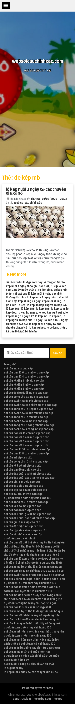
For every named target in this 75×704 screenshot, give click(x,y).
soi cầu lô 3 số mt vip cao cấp (22, 465)
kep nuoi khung (51, 301)
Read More (17, 274)
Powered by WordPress (37, 688)
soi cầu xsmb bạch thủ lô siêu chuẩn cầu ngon (33, 567)
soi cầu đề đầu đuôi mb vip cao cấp (26, 393)
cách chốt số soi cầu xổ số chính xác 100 (29, 644)
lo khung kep (37, 327)
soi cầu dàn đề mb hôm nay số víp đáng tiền (32, 615)
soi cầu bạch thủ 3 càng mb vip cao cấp (29, 429)
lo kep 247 (60, 305)
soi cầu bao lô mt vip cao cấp (22, 469)
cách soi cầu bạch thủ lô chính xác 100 (28, 591)
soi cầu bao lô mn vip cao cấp (22, 510)
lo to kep (52, 327)
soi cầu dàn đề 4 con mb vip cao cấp (26, 445)
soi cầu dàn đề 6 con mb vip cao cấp (26, 441)
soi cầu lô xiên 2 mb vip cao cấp (24, 389)
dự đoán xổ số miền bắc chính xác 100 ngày (31, 656)
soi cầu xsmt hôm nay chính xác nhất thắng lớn (34, 631)
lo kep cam (58, 309)
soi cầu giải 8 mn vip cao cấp (22, 522)
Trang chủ (10, 364)
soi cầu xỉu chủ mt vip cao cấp (23, 494)
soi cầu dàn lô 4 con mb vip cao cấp (26, 376)
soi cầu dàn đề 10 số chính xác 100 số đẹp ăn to (34, 571)
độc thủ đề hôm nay (16, 660)
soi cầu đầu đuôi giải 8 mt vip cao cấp (27, 474)
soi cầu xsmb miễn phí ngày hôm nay (27, 652)
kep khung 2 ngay (29, 301)
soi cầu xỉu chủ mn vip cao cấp (23, 534)
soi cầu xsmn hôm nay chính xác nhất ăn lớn (31, 639)
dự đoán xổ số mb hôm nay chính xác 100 (30, 583)
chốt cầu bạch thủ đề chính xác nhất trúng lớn (33, 599)
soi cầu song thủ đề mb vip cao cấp (26, 397)
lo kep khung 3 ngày (51, 312)
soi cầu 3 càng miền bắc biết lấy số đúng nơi (32, 623)
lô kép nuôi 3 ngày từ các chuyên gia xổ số (36, 191)
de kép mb (60, 290)
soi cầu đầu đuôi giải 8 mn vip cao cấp (28, 514)
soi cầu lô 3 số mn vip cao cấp (23, 506)
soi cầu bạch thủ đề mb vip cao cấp (26, 401)
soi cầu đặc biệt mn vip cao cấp (23, 526)
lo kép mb (41, 316)
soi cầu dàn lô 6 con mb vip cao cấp (26, 372)
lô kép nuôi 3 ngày (30, 320)
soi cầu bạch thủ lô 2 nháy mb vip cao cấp (30, 405)
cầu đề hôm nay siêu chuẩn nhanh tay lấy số (31, 554)
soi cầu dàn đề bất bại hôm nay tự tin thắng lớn (34, 542)
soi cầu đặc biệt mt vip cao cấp (23, 486)
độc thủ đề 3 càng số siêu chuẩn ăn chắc (29, 664)
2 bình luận (30, 331)
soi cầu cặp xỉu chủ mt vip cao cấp (25, 490)
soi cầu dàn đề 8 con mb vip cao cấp (26, 437)
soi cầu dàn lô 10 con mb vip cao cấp (27, 449)
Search (57, 353)
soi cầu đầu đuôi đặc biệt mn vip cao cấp (29, 518)
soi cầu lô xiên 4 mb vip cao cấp (24, 380)
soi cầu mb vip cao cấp (18, 368)
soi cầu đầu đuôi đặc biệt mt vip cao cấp (29, 478)
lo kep (22, 305)
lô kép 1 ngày (44, 305)
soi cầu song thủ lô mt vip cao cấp (26, 461)
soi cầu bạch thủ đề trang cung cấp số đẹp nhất (34, 575)
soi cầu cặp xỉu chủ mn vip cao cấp (25, 530)
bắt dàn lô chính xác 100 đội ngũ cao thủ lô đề (33, 563)
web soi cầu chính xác (28, 203)
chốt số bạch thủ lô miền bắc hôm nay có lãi (32, 546)
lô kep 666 (13, 309)
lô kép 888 (28, 309)
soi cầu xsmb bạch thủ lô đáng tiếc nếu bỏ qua (33, 611)
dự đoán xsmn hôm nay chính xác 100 (27, 498)
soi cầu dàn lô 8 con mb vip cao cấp (26, 453)
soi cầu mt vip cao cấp (18, 457)
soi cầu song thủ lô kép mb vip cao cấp (28, 409)
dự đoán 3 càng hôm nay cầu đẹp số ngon (30, 603)
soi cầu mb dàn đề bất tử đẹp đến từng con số (33, 595)
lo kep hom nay (27, 312)
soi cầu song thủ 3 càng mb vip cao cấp (29, 425)
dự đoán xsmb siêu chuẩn (20, 538)
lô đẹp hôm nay (32, 282)
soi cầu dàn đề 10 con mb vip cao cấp (27, 433)
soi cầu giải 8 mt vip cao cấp (22, 482)
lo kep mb (55, 316)
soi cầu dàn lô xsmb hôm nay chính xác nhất (32, 587)
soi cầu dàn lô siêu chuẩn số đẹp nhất (27, 607)
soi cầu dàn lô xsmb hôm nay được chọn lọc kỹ (33, 559)
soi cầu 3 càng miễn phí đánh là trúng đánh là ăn (34, 579)
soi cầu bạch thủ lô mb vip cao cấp (26, 421)
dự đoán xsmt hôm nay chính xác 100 (27, 627)
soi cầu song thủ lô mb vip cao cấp (26, 417)
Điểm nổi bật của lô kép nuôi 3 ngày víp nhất (34, 294)
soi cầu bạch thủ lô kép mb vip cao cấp (28, 413)
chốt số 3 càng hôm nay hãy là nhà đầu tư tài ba (35, 550)
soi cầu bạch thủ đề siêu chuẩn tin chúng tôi (31, 619)
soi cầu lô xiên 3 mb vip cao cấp (24, 385)
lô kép (31, 305)
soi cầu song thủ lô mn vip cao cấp (26, 502)
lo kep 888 (43, 309)
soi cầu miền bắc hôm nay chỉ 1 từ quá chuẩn (32, 648)
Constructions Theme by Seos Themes (37, 699)
